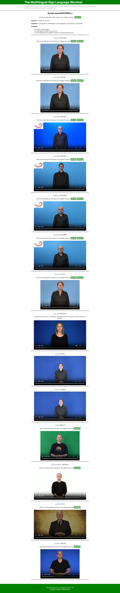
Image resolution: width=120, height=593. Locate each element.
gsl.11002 (58, 354)
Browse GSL (60, 6)
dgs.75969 (56, 116)
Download (48, 8)
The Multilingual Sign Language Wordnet (53, 2)
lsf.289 (57, 425)
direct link (80, 41)
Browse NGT (77, 6)
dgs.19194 (56, 38)
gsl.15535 (57, 389)
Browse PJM (86, 6)
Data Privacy (66, 589)
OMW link (78, 17)
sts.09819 (58, 504)
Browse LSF (68, 6)
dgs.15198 (57, 156)
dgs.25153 (58, 274)
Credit (54, 8)
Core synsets (32, 8)
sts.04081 (57, 543)
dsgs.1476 (56, 313)
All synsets (40, 8)
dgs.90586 (56, 235)
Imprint (58, 589)
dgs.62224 (56, 195)
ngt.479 (53, 464)
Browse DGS (41, 6)
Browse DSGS (50, 6)
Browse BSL (32, 6)
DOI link (73, 41)
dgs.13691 (57, 77)
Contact (52, 589)
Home (26, 6)
